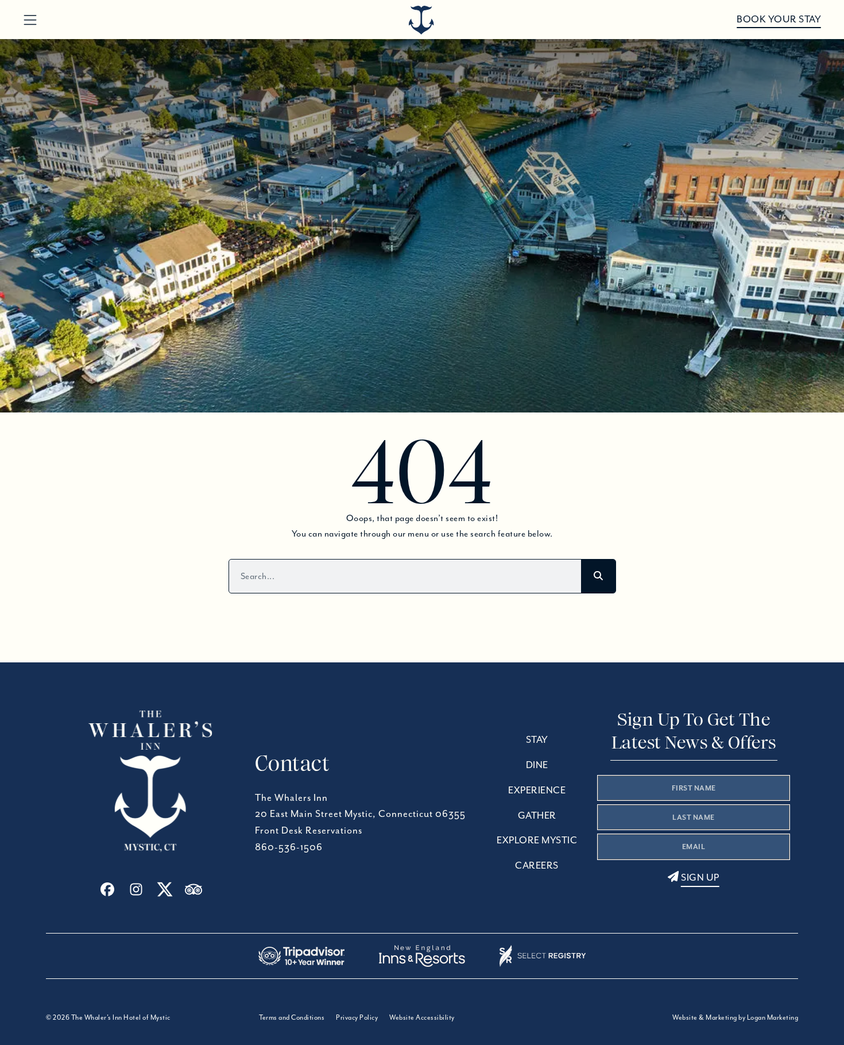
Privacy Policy (357, 1017)
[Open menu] (30, 20)
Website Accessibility (422, 1017)
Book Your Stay (779, 19)
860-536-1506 (289, 847)
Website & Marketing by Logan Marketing (735, 1017)
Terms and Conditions (291, 1017)
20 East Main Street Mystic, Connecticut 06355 (360, 814)
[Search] (598, 576)
